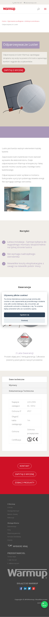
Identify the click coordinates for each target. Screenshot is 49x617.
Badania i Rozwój (12, 514)
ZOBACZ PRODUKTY (24, 482)
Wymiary (13, 385)
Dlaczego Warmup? (13, 511)
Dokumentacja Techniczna (21, 391)
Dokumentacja (11, 526)
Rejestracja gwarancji (13, 533)
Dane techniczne (16, 379)
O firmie (10, 507)
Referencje (10, 518)
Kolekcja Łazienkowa (32, 21)
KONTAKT (24, 466)
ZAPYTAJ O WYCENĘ (13, 70)
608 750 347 (18, 3)
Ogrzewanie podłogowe (15, 21)
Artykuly (9, 540)
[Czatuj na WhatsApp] (44, 604)
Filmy (9, 530)
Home (4, 21)
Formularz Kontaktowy (14, 537)
